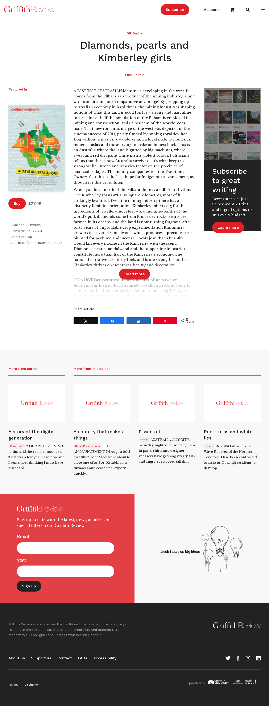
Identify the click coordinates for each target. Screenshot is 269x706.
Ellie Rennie (134, 75)
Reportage (16, 446)
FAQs (82, 658)
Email (23, 536)
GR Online (135, 33)
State (22, 560)
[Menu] (263, 10)
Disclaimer (31, 684)
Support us (41, 658)
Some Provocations (87, 446)
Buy (17, 203)
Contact (64, 658)
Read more (134, 274)
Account (211, 9)
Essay (144, 439)
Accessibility (105, 658)
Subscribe (175, 9)
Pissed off (150, 431)
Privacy (13, 684)
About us (16, 658)
